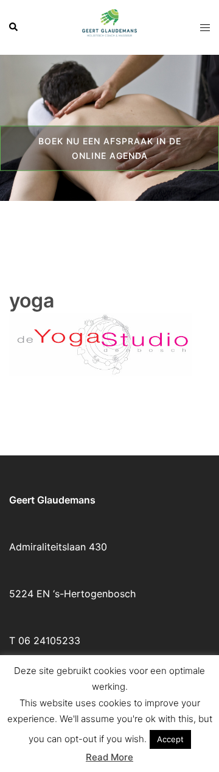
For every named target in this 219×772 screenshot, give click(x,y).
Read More (109, 757)
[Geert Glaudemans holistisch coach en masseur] (109, 26)
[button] (14, 27)
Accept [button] (170, 739)
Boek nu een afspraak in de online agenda (109, 147)
